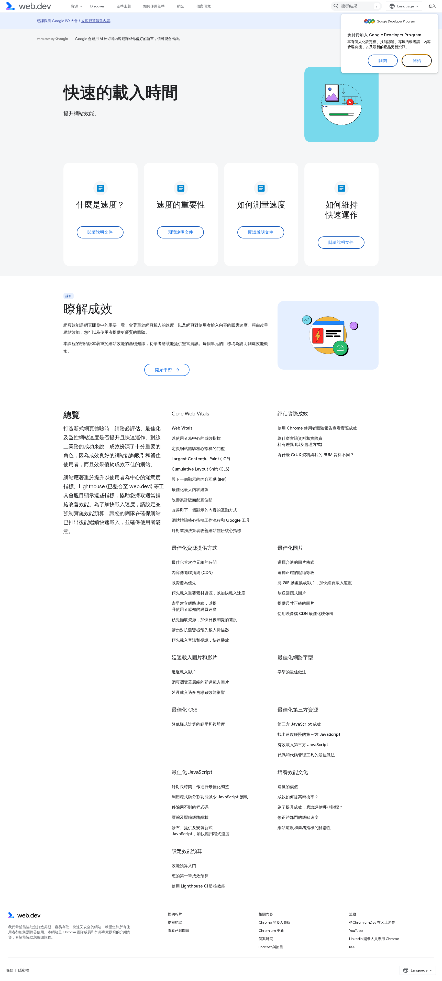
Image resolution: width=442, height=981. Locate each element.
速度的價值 (288, 786)
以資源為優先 (184, 583)
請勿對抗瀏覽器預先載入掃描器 (200, 630)
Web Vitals (182, 428)
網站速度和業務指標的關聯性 (304, 827)
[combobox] (356, 6)
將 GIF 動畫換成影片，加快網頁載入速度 (315, 583)
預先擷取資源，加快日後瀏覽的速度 (204, 619)
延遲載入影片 (184, 672)
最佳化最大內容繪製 (190, 489)
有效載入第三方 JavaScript (303, 744)
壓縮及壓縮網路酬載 (190, 817)
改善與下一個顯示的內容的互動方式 (204, 510)
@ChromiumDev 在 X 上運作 (372, 922)
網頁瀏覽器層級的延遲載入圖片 (200, 682)
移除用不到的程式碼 (190, 807)
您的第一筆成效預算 (190, 876)
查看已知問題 (178, 930)
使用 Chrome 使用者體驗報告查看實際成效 (317, 428)
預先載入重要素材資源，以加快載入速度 (208, 593)
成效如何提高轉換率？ (298, 797)
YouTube (356, 930)
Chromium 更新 (271, 930)
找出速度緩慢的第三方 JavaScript (309, 734)
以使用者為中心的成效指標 (196, 438)
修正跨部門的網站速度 (298, 817)
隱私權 (23, 970)
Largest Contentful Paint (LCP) (201, 459)
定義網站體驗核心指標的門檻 (198, 448)
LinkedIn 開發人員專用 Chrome (374, 938)
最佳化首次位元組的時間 (194, 562)
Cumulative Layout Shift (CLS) (200, 469)
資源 (74, 6)
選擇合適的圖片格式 (296, 562)
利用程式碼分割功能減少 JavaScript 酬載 (210, 797)
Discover (97, 6)
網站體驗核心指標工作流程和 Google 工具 (211, 520)
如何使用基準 (154, 6)
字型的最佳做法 (292, 672)
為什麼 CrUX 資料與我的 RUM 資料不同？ (316, 454)
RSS (352, 947)
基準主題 (124, 6)
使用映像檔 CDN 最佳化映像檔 (305, 613)
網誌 (180, 6)
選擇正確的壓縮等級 (296, 572)
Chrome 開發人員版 (275, 922)
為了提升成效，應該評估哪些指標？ (310, 807)
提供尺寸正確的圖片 (296, 603)
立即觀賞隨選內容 (95, 20)
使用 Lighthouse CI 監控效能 (198, 886)
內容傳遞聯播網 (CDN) (192, 572)
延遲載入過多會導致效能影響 (198, 692)
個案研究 (203, 6)
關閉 (383, 60)
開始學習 (167, 369)
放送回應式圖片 (292, 593)
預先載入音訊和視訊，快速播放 (200, 640)
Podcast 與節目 (271, 947)
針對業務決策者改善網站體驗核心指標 (206, 530)
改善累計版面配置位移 (192, 500)
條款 (9, 970)
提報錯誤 (175, 922)
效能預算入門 (184, 865)
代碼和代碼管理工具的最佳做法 (306, 755)
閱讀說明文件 (100, 232)
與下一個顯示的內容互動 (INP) (199, 479)
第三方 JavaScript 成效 (299, 724)
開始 (417, 60)
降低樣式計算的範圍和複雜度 (198, 724)
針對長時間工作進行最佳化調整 (200, 786)
